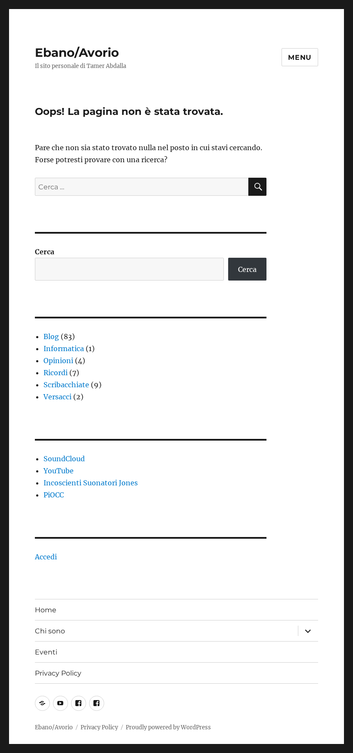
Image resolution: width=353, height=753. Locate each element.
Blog (51, 336)
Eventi (46, 652)
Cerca (44, 251)
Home (45, 610)
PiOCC (53, 495)
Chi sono (50, 631)
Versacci (57, 396)
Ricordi (55, 372)
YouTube (58, 470)
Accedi (46, 556)
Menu (300, 57)
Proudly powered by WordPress (168, 727)
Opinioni (58, 360)
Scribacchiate (66, 384)
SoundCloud (64, 458)
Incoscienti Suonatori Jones (90, 482)
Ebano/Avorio (77, 52)
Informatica (63, 348)
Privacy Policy (58, 673)
